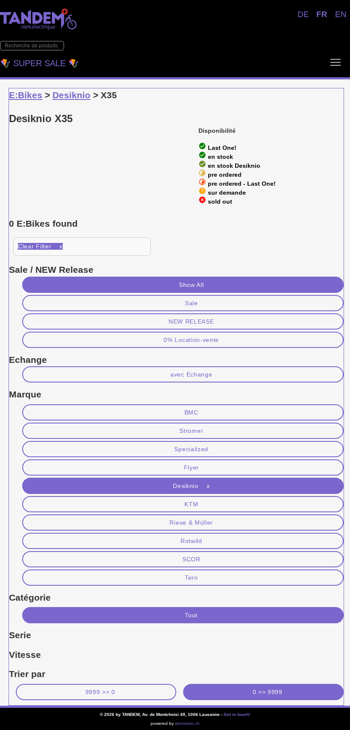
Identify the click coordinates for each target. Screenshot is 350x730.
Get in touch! (237, 714)
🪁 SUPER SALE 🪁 (39, 63)
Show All (191, 284)
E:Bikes (25, 95)
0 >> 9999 (268, 692)
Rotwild (191, 540)
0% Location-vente (191, 339)
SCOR (191, 559)
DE (303, 14)
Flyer (191, 467)
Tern (191, 577)
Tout (191, 615)
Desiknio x (191, 485)
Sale (191, 303)
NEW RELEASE (191, 321)
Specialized (191, 449)
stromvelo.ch (187, 723)
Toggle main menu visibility (335, 62)
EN (341, 14)
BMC (191, 412)
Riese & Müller (191, 522)
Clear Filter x (40, 246)
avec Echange (191, 374)
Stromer (191, 430)
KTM (191, 504)
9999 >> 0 (100, 692)
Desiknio (71, 95)
